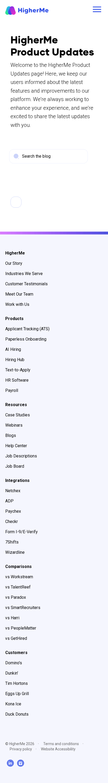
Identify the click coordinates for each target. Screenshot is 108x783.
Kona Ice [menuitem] (13, 703)
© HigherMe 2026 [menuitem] (19, 744)
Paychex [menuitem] (13, 511)
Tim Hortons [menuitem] (16, 683)
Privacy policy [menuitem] (21, 749)
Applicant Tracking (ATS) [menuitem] (27, 328)
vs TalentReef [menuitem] (18, 587)
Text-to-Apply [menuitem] (17, 369)
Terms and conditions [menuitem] (61, 744)
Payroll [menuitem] (11, 390)
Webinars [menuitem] (14, 425)
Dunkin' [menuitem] (11, 673)
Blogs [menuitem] (10, 435)
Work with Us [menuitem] (17, 304)
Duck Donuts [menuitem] (17, 714)
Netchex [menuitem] (12, 490)
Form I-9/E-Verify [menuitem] (21, 531)
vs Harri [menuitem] (12, 617)
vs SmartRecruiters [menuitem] (22, 607)
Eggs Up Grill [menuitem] (17, 693)
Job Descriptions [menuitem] (21, 455)
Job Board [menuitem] (14, 466)
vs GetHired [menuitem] (16, 638)
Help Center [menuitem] (16, 445)
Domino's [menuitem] (13, 662)
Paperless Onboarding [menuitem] (25, 339)
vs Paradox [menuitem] (15, 597)
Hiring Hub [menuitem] (14, 359)
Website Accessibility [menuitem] (58, 749)
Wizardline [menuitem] (15, 552)
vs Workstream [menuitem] (19, 576)
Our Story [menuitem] (13, 263)
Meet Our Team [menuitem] (19, 294)
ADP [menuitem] (9, 500)
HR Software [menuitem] (17, 380)
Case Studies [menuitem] (17, 414)
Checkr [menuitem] (11, 521)
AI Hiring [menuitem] (13, 349)
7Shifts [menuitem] (12, 542)
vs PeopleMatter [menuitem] (20, 628)
